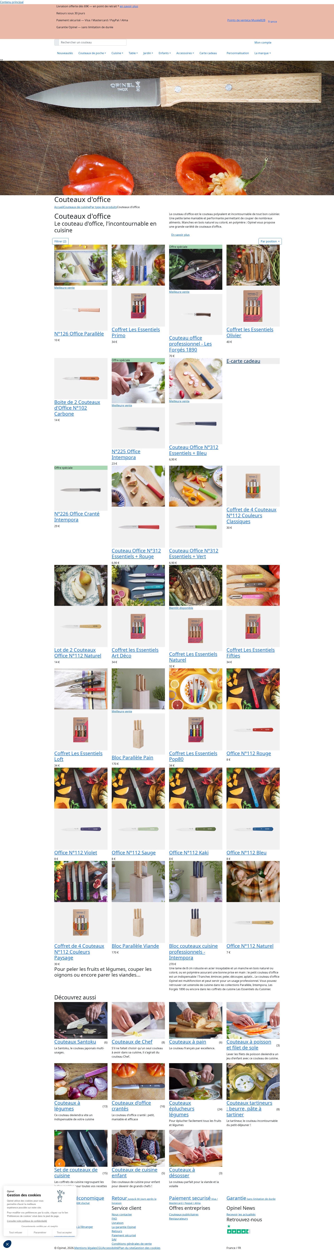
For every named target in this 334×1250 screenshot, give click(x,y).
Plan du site (126, 1248)
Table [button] (132, 53)
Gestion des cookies (147, 1248)
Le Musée (254, 20)
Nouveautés (65, 53)
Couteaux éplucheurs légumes (181, 1108)
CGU (100, 1248)
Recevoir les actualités (241, 1214)
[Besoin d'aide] (1, 59)
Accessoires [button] (184, 53)
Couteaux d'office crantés (131, 1105)
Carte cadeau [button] (208, 53)
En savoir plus (180, 235)
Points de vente (237, 20)
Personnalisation (238, 53)
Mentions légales (85, 1248)
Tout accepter (64, 1232)
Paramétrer (40, 1232)
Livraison (118, 1223)
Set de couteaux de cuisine (76, 1172)
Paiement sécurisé (124, 1235)
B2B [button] (262, 20)
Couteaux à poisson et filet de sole (248, 1044)
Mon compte (263, 42)
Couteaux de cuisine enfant (134, 1172)
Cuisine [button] (116, 53)
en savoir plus (129, 6)
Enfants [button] (164, 53)
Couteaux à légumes (67, 1105)
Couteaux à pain (187, 1041)
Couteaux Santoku (75, 1041)
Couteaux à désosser (182, 1172)
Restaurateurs (178, 1219)
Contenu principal (11, 2)
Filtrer (60, 241)
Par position (269, 241)
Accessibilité (111, 1248)
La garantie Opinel (124, 1227)
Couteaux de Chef (132, 1041)
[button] (7, 1244)
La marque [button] (262, 53)
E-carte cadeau (243, 361)
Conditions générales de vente (132, 1244)
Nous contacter (122, 1214)
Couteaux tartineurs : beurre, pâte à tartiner (249, 1108)
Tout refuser (15, 1232)
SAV (114, 1239)
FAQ (114, 1219)
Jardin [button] (147, 53)
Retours (117, 1231)
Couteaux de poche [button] (91, 53)
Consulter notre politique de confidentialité (27, 1221)
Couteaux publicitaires (183, 1214)
